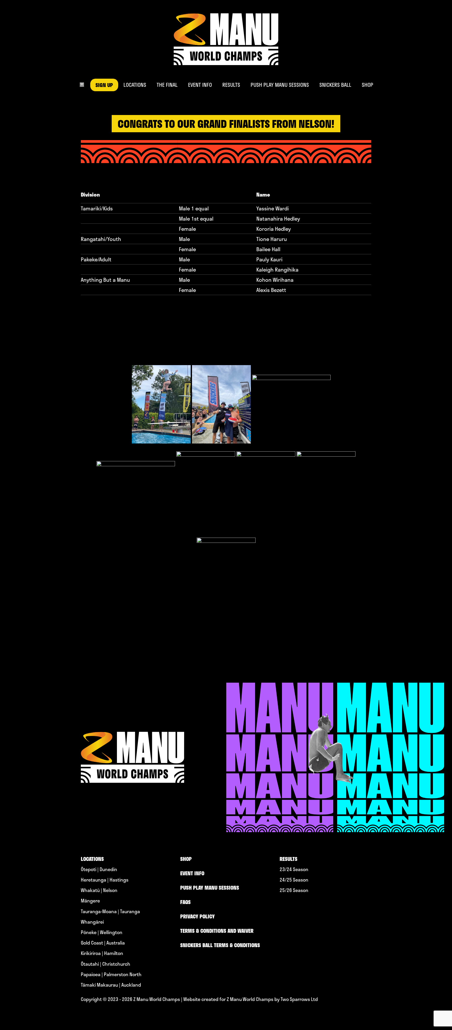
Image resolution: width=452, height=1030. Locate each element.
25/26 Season (294, 890)
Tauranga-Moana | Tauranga (110, 911)
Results (231, 85)
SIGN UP (104, 85)
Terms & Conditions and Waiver (216, 931)
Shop (367, 85)
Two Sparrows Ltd (299, 999)
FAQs (185, 902)
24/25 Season (294, 880)
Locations (134, 85)
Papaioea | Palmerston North (111, 974)
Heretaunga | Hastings (104, 880)
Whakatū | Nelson (99, 890)
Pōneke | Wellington (101, 932)
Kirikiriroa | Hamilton (102, 953)
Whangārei (92, 922)
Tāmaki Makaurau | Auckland (111, 985)
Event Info (200, 85)
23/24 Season (294, 869)
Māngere (90, 900)
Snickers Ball (335, 85)
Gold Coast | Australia (103, 943)
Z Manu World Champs (156, 999)
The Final (167, 85)
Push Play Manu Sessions (280, 85)
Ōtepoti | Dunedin (99, 869)
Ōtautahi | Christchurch (105, 964)
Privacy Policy (197, 916)
